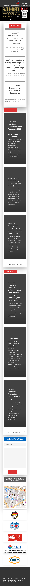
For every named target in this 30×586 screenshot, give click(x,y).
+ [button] (23, 502)
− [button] (23, 504)
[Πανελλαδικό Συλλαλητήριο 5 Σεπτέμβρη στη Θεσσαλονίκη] (15, 92)
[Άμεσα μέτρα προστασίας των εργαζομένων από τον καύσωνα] (15, 237)
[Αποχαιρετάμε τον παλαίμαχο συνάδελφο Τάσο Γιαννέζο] (15, 189)
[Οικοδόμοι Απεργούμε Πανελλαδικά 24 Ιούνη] (15, 403)
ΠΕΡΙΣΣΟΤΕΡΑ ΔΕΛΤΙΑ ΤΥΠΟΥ (16, 264)
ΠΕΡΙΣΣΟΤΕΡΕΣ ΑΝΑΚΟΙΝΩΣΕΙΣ (15, 432)
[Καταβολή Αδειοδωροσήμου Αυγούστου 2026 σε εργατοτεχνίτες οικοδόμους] (15, 40)
